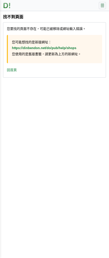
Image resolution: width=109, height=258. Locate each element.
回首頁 (12, 70)
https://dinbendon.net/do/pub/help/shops (44, 48)
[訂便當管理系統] (7, 5)
